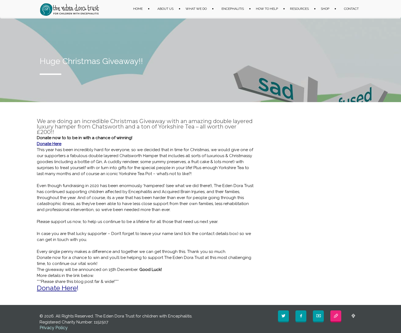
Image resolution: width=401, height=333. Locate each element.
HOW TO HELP (267, 9)
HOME (138, 9)
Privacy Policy (54, 327)
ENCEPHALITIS (233, 9)
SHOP (325, 9)
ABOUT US (165, 9)
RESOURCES (299, 9)
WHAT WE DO (196, 9)
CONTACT (351, 9)
